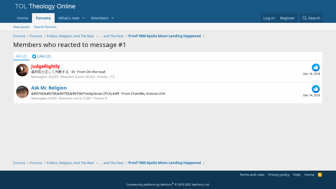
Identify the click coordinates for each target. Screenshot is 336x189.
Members (99, 17)
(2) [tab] (21, 56)
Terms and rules (252, 174)
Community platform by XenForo (168, 184)
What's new (69, 17)
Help (297, 174)
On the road (95, 71)
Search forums (45, 26)
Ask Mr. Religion (49, 88)
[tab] (41, 56)
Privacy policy (279, 174)
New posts (21, 26)
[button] (83, 18)
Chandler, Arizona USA (148, 93)
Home (22, 17)
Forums (43, 17)
